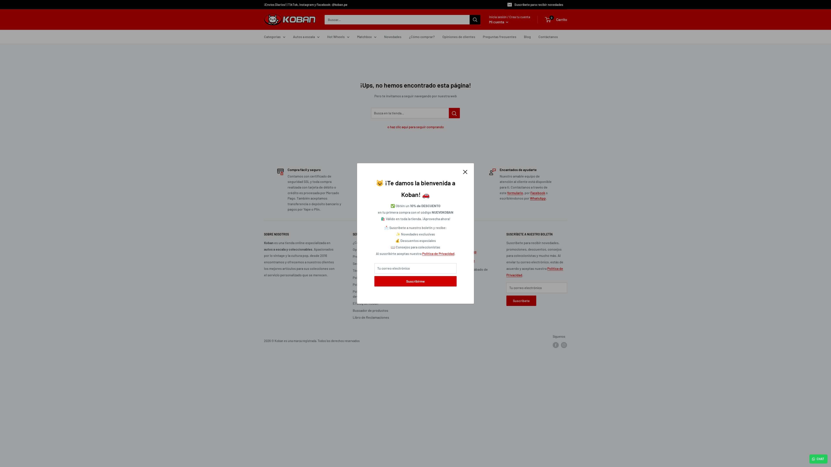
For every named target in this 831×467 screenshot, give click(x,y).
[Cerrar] (465, 171)
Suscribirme (415, 281)
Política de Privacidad (438, 253)
